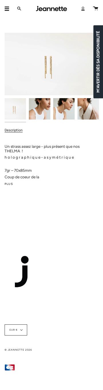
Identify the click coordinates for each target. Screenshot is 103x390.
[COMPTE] (83, 8)
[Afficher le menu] (9, 8)
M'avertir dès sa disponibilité (98, 61)
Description (14, 130)
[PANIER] (95, 8)
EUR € (13, 329)
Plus (9, 184)
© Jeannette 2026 (18, 349)
